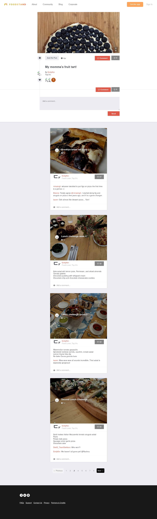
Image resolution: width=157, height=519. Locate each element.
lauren (55, 199)
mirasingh (57, 186)
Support (29, 502)
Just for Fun (52, 58)
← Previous (58, 470)
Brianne (56, 193)
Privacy (46, 502)
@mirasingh (76, 193)
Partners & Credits (58, 502)
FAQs (22, 502)
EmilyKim (51, 72)
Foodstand (15, 4)
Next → (100, 470)
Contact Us (37, 502)
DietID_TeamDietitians (62, 447)
